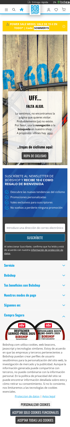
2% (51, 2)
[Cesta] (63, 9)
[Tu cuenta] (48, 9)
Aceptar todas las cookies (35, 420)
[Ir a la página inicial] (35, 9)
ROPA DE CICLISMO (35, 155)
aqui (50, 133)
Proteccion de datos (27, 396)
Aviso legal (48, 396)
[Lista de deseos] (56, 9)
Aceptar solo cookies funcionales (35, 412)
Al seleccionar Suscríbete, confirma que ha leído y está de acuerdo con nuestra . (34, 250)
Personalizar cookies (35, 404)
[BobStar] (21, 9)
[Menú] (6, 9)
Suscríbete (35, 237)
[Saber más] (64, 26)
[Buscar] (14, 9)
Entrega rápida (37, 2)
